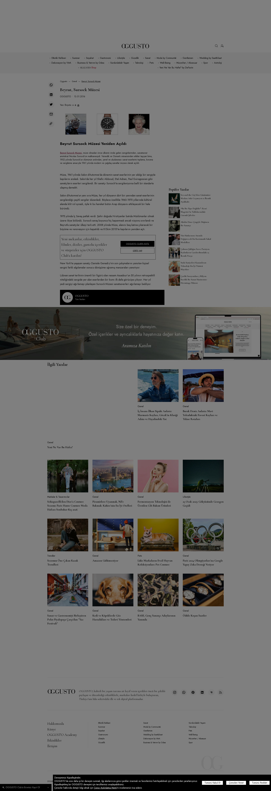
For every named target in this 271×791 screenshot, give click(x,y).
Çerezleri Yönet (236, 782)
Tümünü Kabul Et (212, 782)
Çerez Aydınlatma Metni (105, 787)
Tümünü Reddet (259, 782)
